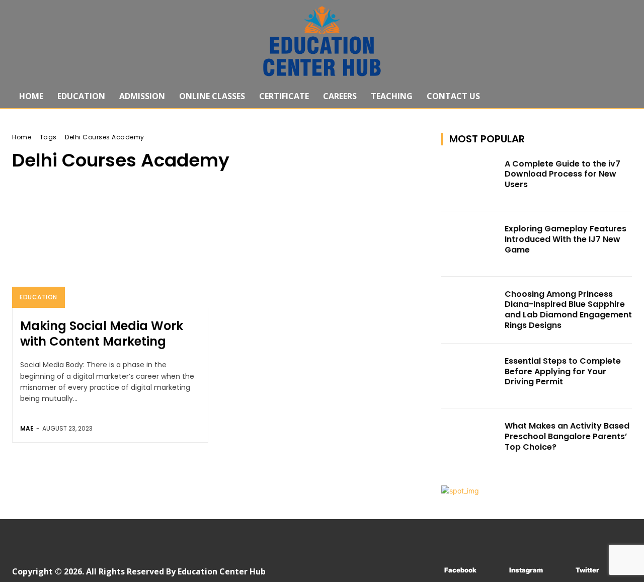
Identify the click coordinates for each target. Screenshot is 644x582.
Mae (27, 428)
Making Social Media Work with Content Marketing (101, 333)
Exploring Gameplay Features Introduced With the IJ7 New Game (565, 239)
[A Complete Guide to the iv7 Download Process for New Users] (470, 179)
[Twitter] (561, 570)
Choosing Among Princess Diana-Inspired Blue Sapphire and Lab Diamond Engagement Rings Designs (568, 309)
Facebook (460, 570)
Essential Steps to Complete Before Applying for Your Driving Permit (563, 371)
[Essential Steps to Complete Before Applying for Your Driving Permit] (470, 376)
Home (21, 137)
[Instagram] (494, 570)
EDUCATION (38, 297)
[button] (620, 96)
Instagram (526, 570)
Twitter (587, 570)
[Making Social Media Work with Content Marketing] (110, 249)
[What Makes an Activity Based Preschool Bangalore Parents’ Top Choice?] (470, 441)
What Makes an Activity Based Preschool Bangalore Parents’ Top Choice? (567, 436)
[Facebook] (429, 570)
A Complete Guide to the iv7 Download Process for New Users (562, 174)
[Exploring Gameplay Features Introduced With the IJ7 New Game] (470, 244)
